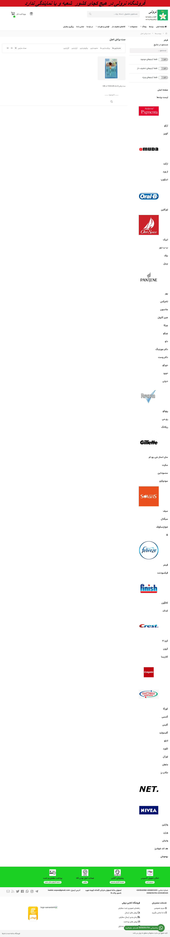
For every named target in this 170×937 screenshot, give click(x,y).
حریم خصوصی (159, 908)
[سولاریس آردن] (148, 496)
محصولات (133, 26)
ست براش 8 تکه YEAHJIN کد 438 (114, 86)
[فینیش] (148, 588)
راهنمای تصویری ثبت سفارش (129, 908)
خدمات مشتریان (159, 903)
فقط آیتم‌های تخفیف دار (147, 68)
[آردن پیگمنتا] (148, 111)
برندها (151, 26)
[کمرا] (148, 694)
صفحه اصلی (160, 26)
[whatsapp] (27, 892)
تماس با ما (80, 26)
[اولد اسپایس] (148, 225)
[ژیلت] (148, 442)
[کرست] (148, 626)
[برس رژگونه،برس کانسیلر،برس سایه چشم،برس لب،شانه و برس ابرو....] (112, 68)
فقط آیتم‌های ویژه (149, 77)
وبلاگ (144, 26)
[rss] (13, 892)
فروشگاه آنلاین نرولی (131, 903)
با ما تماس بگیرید (158, 913)
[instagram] (32, 892)
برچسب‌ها (158, 33)
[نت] (148, 788)
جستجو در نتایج (161, 44)
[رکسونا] (148, 396)
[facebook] (22, 892)
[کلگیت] (148, 672)
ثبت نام (19, 14)
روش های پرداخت (131, 922)
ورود (24, 14)
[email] (8, 892)
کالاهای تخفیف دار (118, 26)
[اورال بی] (148, 195)
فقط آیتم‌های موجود (148, 59)
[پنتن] (148, 279)
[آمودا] (148, 149)
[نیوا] (148, 810)
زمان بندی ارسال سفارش (128, 917)
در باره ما (90, 26)
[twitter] (18, 892)
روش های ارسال (131, 913)
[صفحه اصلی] (166, 33)
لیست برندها (162, 97)
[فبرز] (148, 550)
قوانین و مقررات (103, 26)
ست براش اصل (146, 33)
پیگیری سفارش (68, 26)
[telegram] (37, 892)
